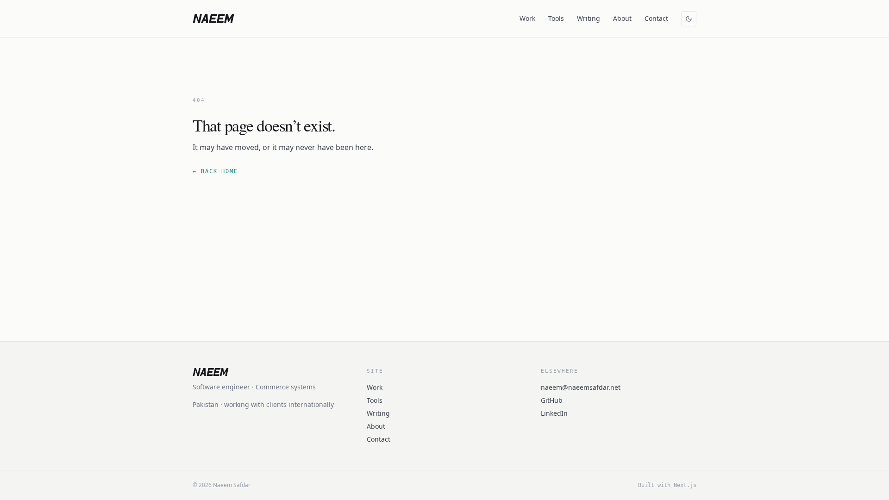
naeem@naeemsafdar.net (580, 387)
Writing (588, 18)
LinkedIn (554, 413)
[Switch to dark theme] (688, 18)
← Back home (215, 171)
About (622, 18)
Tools (556, 18)
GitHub (552, 400)
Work (527, 18)
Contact (656, 18)
